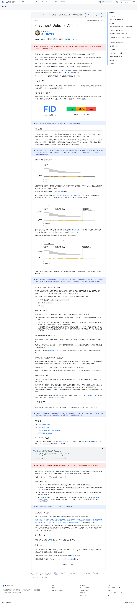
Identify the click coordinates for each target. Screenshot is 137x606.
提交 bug (54, 588)
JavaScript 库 (45, 433)
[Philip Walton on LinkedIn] (47, 34)
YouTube (110, 590)
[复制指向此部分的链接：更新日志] (43, 545)
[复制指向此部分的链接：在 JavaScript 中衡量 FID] (53, 438)
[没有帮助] (101, 21)
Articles (4, 7)
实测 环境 (47, 407)
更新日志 (75, 555)
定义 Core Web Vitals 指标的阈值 (72, 123)
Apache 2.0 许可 (81, 573)
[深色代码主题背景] (103, 448)
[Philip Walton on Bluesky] (51, 34)
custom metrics (56, 397)
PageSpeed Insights (43, 427)
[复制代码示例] (105, 448)
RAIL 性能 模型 (51, 351)
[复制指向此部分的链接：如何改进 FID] (46, 535)
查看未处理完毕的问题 (57, 590)
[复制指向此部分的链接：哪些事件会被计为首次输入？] (56, 336)
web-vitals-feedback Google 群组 (64, 559)
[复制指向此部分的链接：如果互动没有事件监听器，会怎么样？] (63, 287)
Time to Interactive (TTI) (77, 195)
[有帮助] (99, 21)
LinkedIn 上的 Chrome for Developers (117, 593)
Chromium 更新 (84, 590)
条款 (3, 602)
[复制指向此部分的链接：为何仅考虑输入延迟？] (52, 376)
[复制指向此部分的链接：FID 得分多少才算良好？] (53, 93)
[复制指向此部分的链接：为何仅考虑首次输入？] (52, 311)
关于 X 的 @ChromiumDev (114, 588)
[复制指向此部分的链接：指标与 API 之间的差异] (48, 482)
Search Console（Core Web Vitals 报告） (50, 430)
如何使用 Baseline (46, 2)
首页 (36, 20)
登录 (134, 2)
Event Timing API (93, 395)
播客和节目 (83, 595)
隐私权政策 (8, 602)
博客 (56, 2)
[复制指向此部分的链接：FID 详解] (43, 129)
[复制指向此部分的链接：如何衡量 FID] (46, 402)
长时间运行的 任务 (75, 230)
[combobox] (106, 1)
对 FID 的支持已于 (92, 46)
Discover (30, 2)
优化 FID (48, 540)
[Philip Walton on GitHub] (44, 34)
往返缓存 (45, 492)
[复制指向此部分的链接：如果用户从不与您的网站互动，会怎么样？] (66, 358)
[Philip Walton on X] (42, 34)
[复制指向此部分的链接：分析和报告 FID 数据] (50, 513)
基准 (37, 2)
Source (75, 39)
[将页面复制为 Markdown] (77, 25)
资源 (23, 2)
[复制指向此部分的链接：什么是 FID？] (46, 81)
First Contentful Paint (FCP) (66, 70)
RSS (109, 595)
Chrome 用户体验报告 (44, 424)
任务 (62, 192)
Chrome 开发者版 (84, 588)
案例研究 (63, 2)
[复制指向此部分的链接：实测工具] (42, 421)
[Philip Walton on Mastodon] (49, 34)
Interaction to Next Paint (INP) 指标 (73, 46)
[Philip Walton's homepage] (53, 34)
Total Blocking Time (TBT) (75, 413)
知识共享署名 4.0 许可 (56, 573)
